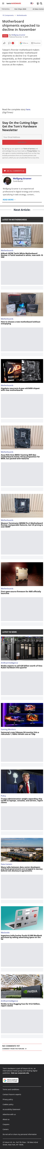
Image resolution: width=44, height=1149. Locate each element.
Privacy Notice (32, 151)
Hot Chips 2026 (20, 9)
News (5, 36)
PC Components (8, 15)
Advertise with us (9, 1114)
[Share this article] (4, 43)
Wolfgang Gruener (18, 35)
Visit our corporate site (20, 1073)
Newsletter (37, 43)
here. (28, 109)
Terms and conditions (11, 1089)
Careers (6, 1129)
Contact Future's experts (12, 1094)
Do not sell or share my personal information (20, 1134)
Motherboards (22, 15)
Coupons (6, 1124)
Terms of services (29, 149)
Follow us (25, 43)
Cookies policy (8, 1104)
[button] (41, 3)
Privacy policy (8, 1099)
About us (6, 1119)
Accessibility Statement (11, 1109)
